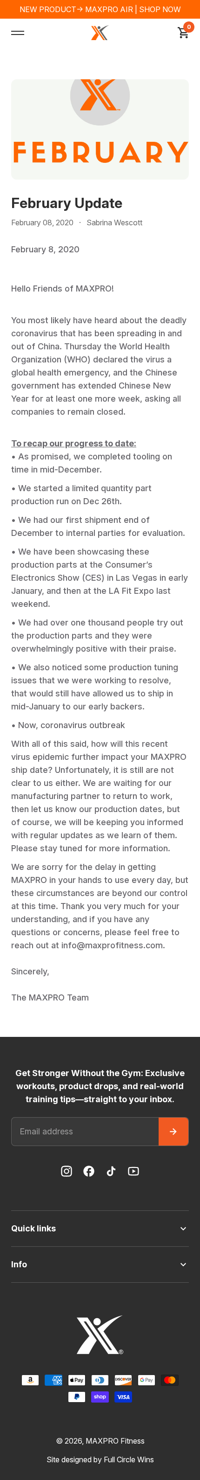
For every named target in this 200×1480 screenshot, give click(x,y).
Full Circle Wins (129, 1459)
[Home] (100, 32)
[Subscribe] (173, 1132)
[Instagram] (66, 1171)
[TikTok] (111, 1171)
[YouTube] (133, 1171)
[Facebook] (88, 1171)
